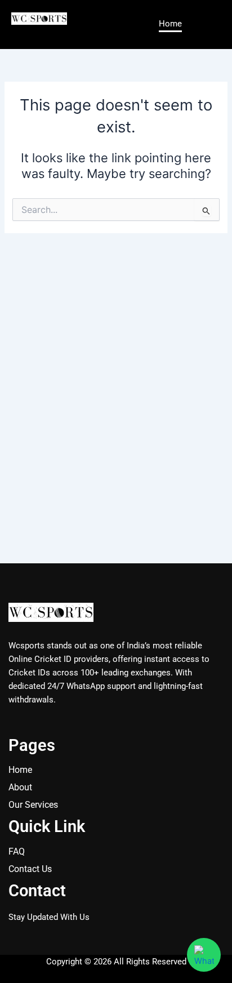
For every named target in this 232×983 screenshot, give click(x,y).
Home (170, 24)
